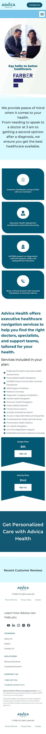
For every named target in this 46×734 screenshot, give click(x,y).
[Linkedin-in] (13, 625)
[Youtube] (8, 625)
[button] (42, 14)
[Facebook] (28, 625)
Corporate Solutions (13, 666)
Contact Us (9, 649)
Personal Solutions (12, 662)
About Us (8, 639)
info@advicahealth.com (14, 685)
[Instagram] (18, 625)
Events (7, 644)
